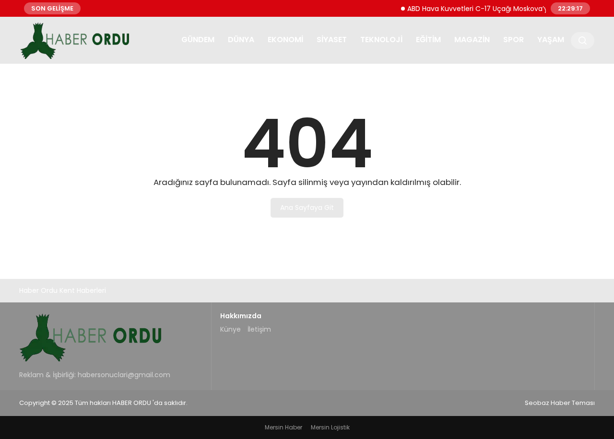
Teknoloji (381, 39)
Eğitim (428, 39)
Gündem (197, 39)
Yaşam (550, 39)
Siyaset (332, 39)
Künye (230, 329)
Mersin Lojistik (330, 427)
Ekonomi (285, 39)
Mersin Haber (283, 427)
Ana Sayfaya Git (307, 207)
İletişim (259, 329)
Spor (513, 39)
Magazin (472, 39)
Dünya (241, 39)
